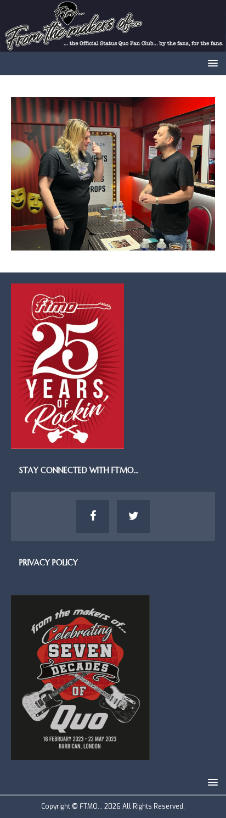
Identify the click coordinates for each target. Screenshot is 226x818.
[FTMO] (113, 45)
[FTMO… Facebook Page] (92, 516)
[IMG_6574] (113, 244)
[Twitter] (133, 516)
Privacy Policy (48, 562)
